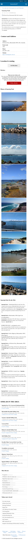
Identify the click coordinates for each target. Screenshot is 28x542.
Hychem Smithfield (8, 484)
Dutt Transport (5, 519)
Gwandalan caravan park (8, 448)
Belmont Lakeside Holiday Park (9, 429)
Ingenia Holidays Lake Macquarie (10, 461)
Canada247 (14, 536)
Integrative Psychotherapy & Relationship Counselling (13, 523)
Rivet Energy (7, 486)
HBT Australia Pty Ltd (6, 521)
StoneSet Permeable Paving (10, 488)
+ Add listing (12, 531)
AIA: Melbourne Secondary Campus (9, 509)
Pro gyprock (7, 474)
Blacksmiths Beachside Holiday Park (10, 411)
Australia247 (14, 4)
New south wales (5, 8)
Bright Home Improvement (10, 478)
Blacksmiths (21, 8)
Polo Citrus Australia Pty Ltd (8, 517)
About (18, 531)
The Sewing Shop (5, 511)
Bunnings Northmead (6, 505)
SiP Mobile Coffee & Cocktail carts (12, 476)
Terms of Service (12, 532)
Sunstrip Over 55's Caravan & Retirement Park (13, 405)
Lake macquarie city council (14, 8)
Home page (5, 531)
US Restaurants (22, 535)
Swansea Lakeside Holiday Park (9, 417)
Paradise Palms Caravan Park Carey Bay (11, 442)
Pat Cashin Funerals (6, 501)
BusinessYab (14, 535)
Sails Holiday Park (6, 436)
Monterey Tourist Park (7, 454)
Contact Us (20, 532)
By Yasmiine (7, 480)
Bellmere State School (6, 503)
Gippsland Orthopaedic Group (8, 513)
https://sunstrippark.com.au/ (9, 54)
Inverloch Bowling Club (7, 515)
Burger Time (4, 507)
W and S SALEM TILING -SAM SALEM (13, 490)
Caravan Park (5, 423)
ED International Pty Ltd (9, 492)
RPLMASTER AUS (8, 482)
